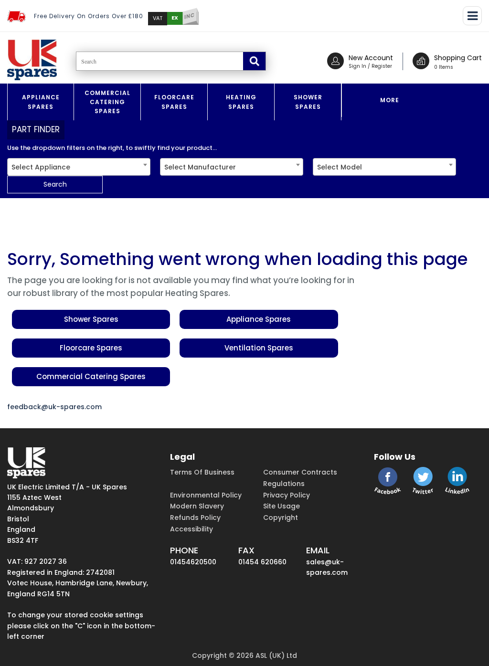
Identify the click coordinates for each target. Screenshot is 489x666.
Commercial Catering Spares (107, 102)
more (389, 100)
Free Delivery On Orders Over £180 (88, 16)
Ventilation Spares (258, 348)
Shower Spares (308, 101)
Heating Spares (241, 101)
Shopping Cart (458, 58)
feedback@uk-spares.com (54, 407)
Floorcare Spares (174, 101)
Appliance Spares (41, 101)
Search (55, 184)
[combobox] (78, 167)
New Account (371, 58)
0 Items (443, 67)
